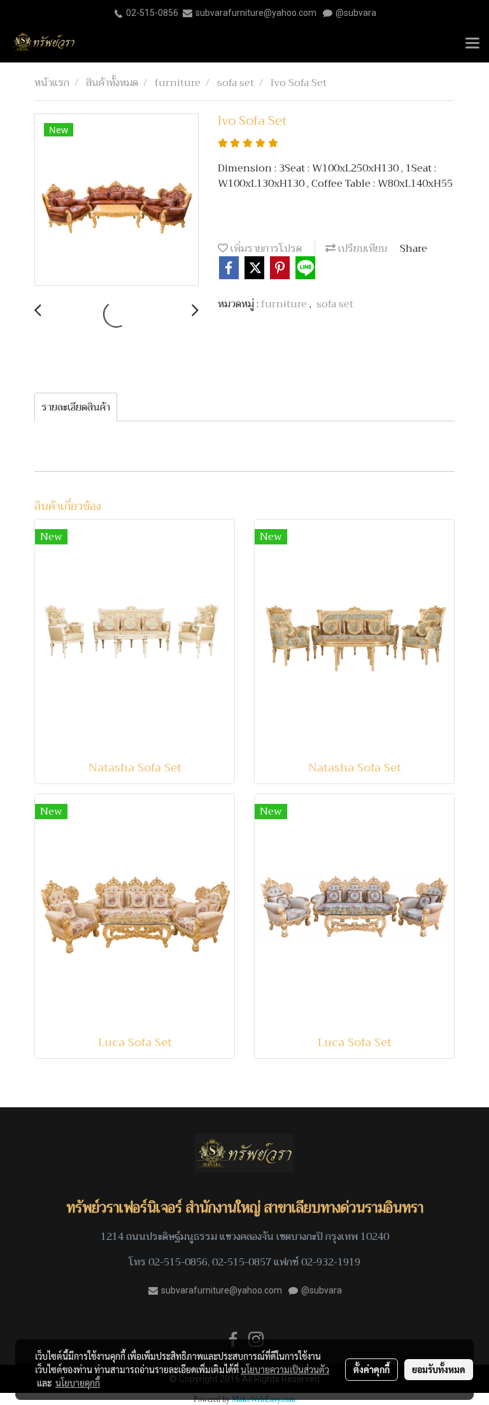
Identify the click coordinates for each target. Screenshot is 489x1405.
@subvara (356, 13)
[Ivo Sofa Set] (116, 200)
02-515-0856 (152, 13)
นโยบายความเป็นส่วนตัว (285, 1369)
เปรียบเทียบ (361, 249)
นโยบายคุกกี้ (77, 1382)
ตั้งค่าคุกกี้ (371, 1369)
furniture (285, 304)
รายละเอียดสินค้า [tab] (75, 407)
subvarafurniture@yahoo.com (255, 13)
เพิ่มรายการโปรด (265, 249)
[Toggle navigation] (472, 44)
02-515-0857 (241, 1262)
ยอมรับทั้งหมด (438, 1369)
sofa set (334, 304)
